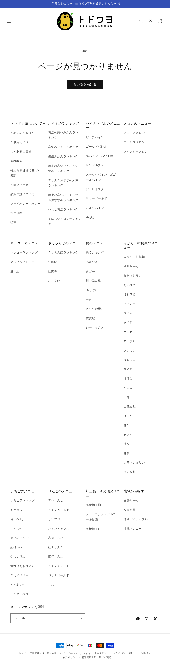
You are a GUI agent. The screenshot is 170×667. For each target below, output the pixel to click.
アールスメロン (134, 142)
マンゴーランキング (24, 252)
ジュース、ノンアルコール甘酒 (101, 516)
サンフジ (54, 519)
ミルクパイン (95, 208)
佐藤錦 (52, 262)
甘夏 (127, 453)
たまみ (128, 388)
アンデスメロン (134, 133)
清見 (127, 444)
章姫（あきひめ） (22, 566)
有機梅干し (93, 529)
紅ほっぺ (16, 547)
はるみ (128, 378)
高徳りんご (55, 538)
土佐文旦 (130, 406)
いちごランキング (22, 500)
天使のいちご (19, 538)
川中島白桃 (93, 280)
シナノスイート (58, 566)
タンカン (130, 350)
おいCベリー (18, 519)
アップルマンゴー (22, 262)
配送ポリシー (70, 657)
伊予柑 (128, 322)
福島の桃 (130, 510)
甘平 (127, 425)
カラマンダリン (134, 462)
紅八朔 (128, 369)
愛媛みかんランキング (63, 156)
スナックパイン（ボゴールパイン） (101, 177)
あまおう (16, 510)
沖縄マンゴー (133, 528)
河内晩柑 (130, 472)
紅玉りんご (55, 547)
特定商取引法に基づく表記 (25, 172)
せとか (128, 434)
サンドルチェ (95, 165)
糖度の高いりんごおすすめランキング (63, 168)
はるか (128, 416)
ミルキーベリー (21, 594)
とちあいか (18, 584)
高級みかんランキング (63, 147)
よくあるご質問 (21, 151)
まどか (90, 271)
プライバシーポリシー (25, 204)
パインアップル (58, 528)
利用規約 (16, 213)
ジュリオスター (96, 189)
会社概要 (16, 161)
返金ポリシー (102, 653)
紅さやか (54, 280)
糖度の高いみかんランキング (63, 135)
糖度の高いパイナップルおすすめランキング (63, 197)
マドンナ (130, 303)
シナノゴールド (58, 510)
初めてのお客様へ (22, 133)
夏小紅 (14, 271)
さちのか (16, 528)
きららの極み (95, 308)
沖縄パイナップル (136, 519)
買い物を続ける (85, 84)
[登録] (80, 618)
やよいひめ (18, 556)
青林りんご (55, 500)
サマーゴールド (96, 198)
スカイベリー (19, 575)
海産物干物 (93, 505)
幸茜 (89, 299)
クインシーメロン (136, 151)
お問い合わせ (19, 185)
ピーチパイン (95, 137)
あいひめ (130, 285)
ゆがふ (90, 217)
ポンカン (130, 332)
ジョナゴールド (58, 575)
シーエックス (95, 327)
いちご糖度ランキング (63, 209)
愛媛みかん (131, 500)
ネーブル (130, 341)
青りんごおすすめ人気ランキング (63, 182)
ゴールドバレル (96, 146)
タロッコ (130, 360)
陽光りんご (55, 556)
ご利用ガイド (19, 142)
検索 (13, 222)
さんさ (52, 584)
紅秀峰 (52, 271)
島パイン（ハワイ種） (101, 156)
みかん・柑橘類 (134, 257)
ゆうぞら (92, 290)
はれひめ (130, 294)
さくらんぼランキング (63, 252)
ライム (128, 313)
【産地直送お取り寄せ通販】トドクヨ (48, 653)
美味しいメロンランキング (64, 221)
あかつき (92, 262)
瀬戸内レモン (133, 275)
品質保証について (22, 194)
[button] (8, 20)
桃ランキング (95, 252)
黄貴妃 (90, 318)
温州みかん (131, 266)
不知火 (128, 397)
